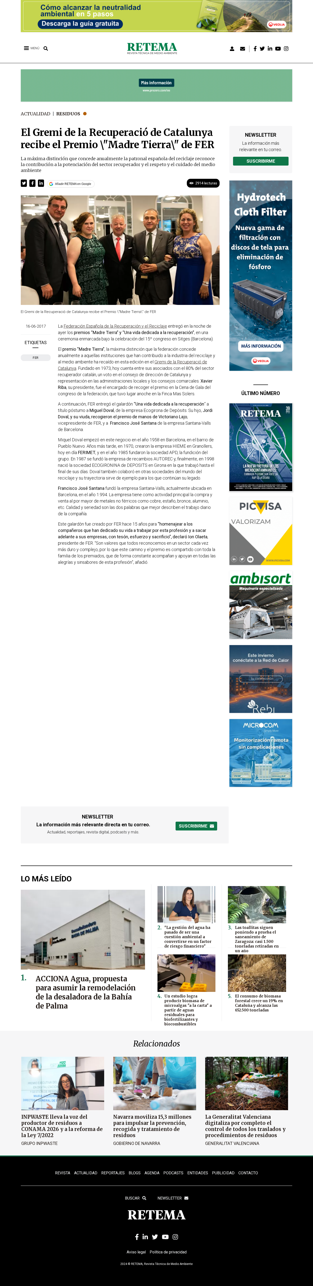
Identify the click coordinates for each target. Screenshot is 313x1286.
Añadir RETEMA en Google (73, 184)
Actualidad (35, 114)
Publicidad (223, 1173)
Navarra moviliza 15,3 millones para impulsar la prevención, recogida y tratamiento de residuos (152, 1126)
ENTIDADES (197, 1173)
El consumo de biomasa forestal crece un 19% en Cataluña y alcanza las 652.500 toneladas (259, 1003)
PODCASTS (173, 1173)
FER (36, 358)
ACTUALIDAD (85, 1173)
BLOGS (135, 1173)
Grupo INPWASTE (39, 1143)
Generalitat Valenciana (232, 1143)
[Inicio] (154, 48)
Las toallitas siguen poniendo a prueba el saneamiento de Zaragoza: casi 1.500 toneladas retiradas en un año (257, 939)
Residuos (68, 114)
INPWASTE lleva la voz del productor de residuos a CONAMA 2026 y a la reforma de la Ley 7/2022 (62, 1126)
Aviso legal (136, 1252)
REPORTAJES (113, 1173)
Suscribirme (260, 161)
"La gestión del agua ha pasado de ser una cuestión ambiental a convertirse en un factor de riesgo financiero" (188, 937)
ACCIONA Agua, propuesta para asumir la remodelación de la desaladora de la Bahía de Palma (86, 992)
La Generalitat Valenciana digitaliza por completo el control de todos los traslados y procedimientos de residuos (245, 1126)
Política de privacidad (168, 1252)
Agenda (152, 1173)
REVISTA (62, 1173)
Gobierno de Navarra (136, 1143)
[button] (24, 183)
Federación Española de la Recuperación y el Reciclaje (115, 326)
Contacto (248, 1173)
